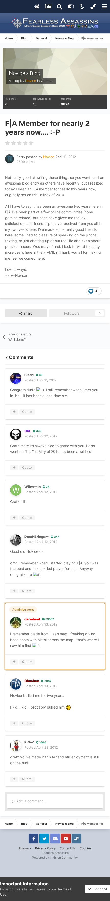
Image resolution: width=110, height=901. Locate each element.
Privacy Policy (45, 848)
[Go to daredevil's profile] (15, 622)
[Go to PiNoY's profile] (15, 745)
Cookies (85, 848)
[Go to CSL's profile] (15, 434)
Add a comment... (30, 801)
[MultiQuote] (14, 412)
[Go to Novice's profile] (9, 158)
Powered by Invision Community (55, 857)
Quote (27, 412)
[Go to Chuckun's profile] (15, 684)
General (47, 81)
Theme (24, 848)
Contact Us (68, 848)
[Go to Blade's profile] (15, 378)
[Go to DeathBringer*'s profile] (15, 540)
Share (27, 313)
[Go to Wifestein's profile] (15, 490)
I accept (99, 889)
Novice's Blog (24, 73)
